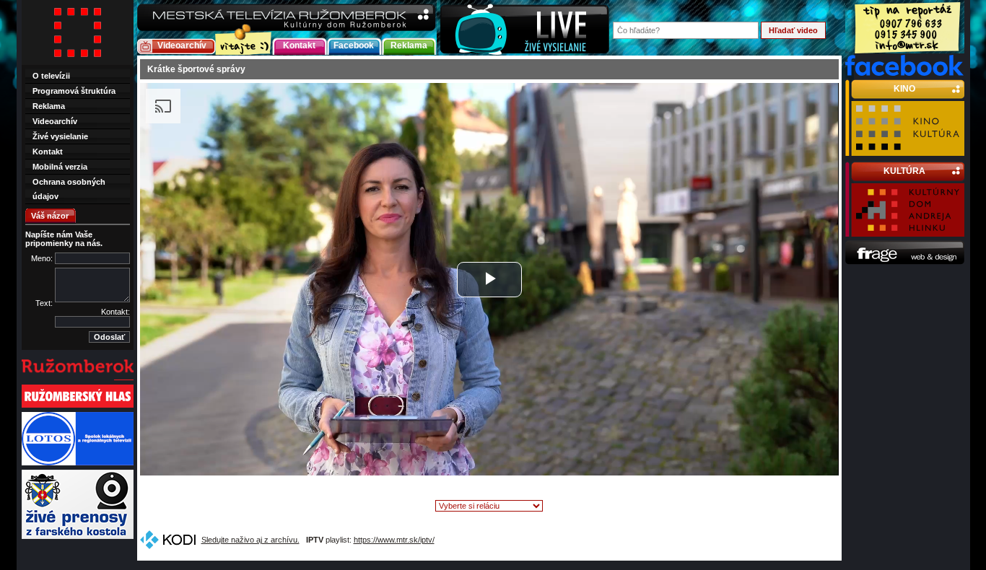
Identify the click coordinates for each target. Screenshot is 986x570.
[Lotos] (78, 464)
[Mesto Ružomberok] (78, 378)
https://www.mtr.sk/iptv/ (394, 539)
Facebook (353, 45)
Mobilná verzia (59, 166)
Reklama (409, 45)
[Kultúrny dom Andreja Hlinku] (907, 230)
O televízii (51, 75)
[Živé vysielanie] (524, 28)
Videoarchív (181, 45)
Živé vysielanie (60, 136)
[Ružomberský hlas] (78, 406)
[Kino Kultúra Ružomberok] (907, 149)
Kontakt (299, 45)
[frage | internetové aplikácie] (904, 262)
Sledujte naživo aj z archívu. (250, 539)
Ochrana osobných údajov (68, 189)
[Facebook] (904, 73)
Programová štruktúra (73, 91)
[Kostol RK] (78, 537)
